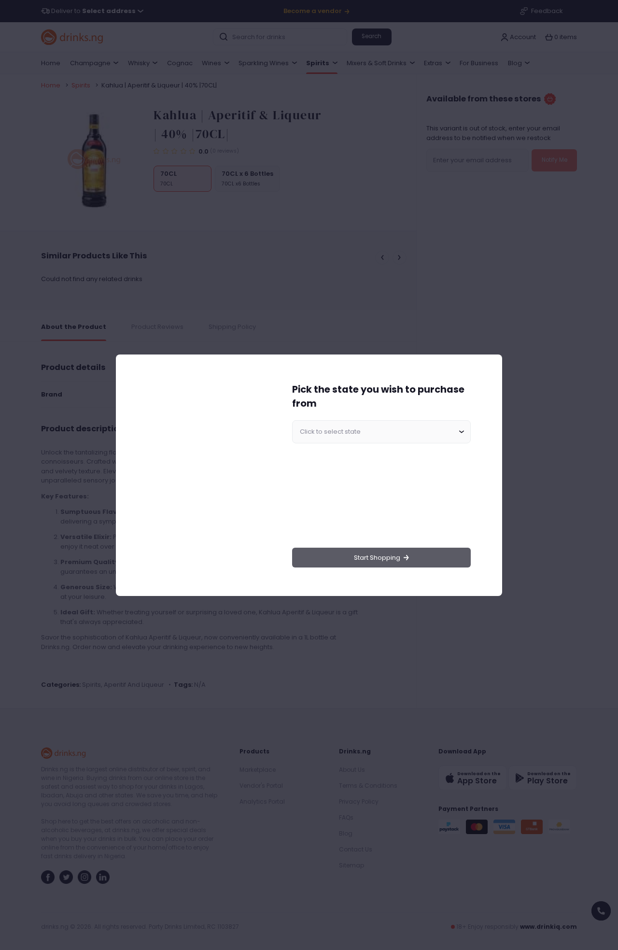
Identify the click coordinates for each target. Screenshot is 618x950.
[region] (200, 475)
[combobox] (381, 432)
